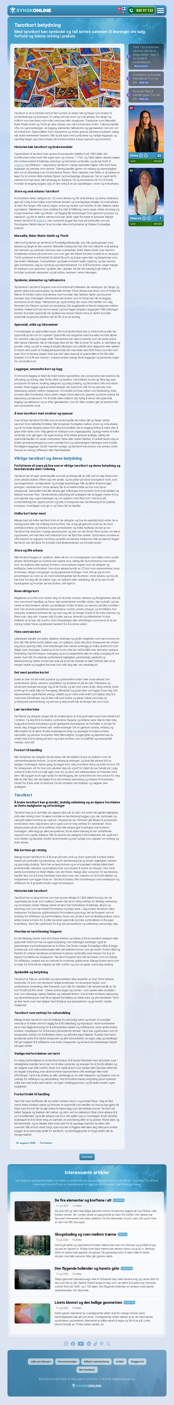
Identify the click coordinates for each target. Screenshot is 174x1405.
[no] (120, 12)
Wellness (122, 1234)
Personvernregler (67, 1361)
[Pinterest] (101, 1343)
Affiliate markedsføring (96, 1361)
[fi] (124, 9)
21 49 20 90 (105, 1379)
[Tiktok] (95, 1343)
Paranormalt (126, 1268)
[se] (124, 12)
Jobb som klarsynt (41, 1361)
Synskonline (48, 1379)
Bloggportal (137, 1361)
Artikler (120, 1361)
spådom (19, 165)
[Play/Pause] (141, 156)
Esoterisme (119, 1200)
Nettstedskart (87, 1369)
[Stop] (146, 156)
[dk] (120, 9)
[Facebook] (73, 1343)
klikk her (144, 82)
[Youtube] (81, 1343)
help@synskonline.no (123, 1379)
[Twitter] (108, 1343)
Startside (87, 1157)
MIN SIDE (158, 161)
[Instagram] (66, 1343)
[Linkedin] (89, 1343)
